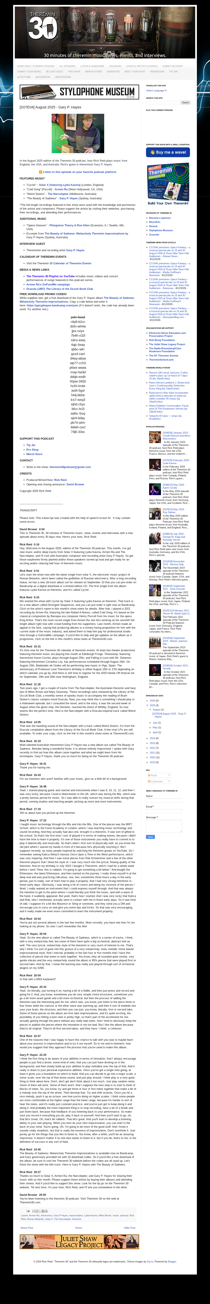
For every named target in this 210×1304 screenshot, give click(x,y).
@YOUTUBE (24, 77)
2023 (153, 743)
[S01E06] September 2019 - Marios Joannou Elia (175, 641)
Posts (153, 775)
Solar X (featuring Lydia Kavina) (60, 184)
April (155, 732)
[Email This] (33, 1211)
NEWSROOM (157, 71)
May (155, 727)
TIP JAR (173, 71)
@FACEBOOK (42, 77)
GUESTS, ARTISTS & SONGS (142, 66)
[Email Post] (27, 1211)
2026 (153, 700)
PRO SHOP (74, 71)
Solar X (49, 1219)
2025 (153, 705)
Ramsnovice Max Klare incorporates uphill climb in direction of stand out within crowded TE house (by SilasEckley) (168, 397)
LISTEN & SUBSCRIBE (92, 66)
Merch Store (34, 454)
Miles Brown (105, 1215)
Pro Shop (32, 449)
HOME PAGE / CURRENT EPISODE (35, 66)
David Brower (75, 484)
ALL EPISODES (67, 66)
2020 (153, 757)
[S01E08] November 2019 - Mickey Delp (174, 563)
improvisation (76, 1215)
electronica (46, 1215)
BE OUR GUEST (54, 71)
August (157, 709)
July (155, 722)
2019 (153, 762)
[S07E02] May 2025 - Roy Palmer (174, 511)
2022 (153, 747)
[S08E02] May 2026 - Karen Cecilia (174, 486)
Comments (156, 781)
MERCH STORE (93, 71)
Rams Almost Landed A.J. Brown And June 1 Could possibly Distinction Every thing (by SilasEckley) (169, 385)
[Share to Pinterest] (46, 1211)
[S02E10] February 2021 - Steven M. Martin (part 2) (176, 612)
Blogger (172, 1261)
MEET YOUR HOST (135, 71)
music (116, 1215)
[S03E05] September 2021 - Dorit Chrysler (174, 587)
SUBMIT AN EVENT (172, 66)
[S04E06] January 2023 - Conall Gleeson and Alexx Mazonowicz (176, 435)
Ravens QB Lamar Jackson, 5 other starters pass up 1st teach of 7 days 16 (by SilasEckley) (168, 375)
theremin (76, 1219)
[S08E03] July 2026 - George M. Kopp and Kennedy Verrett (174, 536)
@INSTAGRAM (63, 77)
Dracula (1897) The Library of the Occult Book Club (59, 288)
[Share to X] (40, 1211)
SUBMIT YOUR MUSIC (29, 71)
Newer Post (27, 1227)
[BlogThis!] (37, 1211)
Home (78, 1227)
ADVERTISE (113, 71)
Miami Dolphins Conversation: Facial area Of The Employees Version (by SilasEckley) (168, 408)
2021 (153, 752)
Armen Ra (61, 189)
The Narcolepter (58, 193)
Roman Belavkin (35, 1219)
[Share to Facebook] (43, 1211)
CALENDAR (115, 66)
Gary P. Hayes (69, 198)
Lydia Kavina (90, 1215)
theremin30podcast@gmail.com (70, 467)
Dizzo (150, 1261)
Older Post (129, 1227)
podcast (124, 1215)
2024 (153, 738)
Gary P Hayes (60, 1215)
